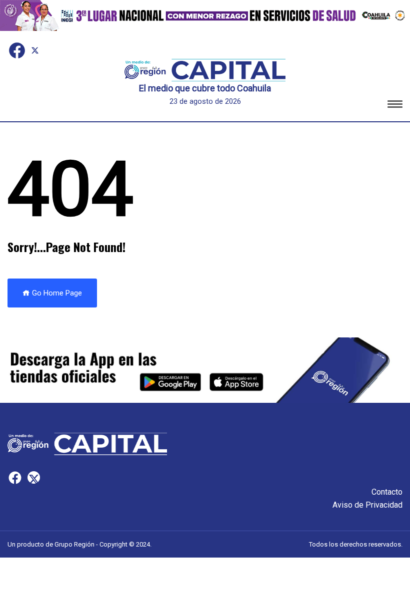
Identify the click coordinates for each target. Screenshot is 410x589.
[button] (395, 105)
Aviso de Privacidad (367, 505)
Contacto (387, 492)
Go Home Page (56, 293)
